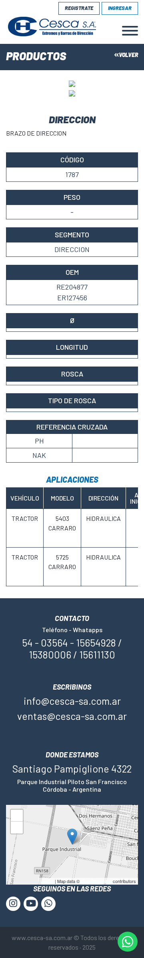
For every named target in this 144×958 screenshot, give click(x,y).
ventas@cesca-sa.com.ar (72, 716)
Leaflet (47, 881)
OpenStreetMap (96, 881)
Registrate (79, 8)
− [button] (17, 829)
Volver (128, 54)
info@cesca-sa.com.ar (72, 701)
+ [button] (17, 817)
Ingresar (120, 8)
